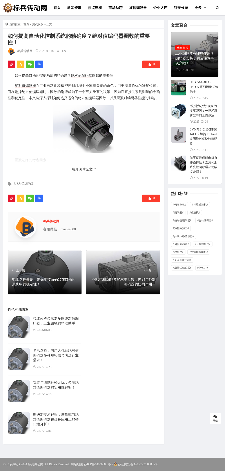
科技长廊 (181, 7)
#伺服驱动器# (181, 244)
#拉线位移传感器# (183, 236)
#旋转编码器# (205, 220)
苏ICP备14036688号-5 (98, 464)
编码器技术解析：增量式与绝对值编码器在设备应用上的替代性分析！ (56, 419)
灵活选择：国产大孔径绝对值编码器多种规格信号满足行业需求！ (56, 355)
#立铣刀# (202, 267)
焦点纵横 (95, 7)
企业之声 (160, 7)
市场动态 (116, 7)
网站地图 (77, 464)
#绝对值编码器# (182, 220)
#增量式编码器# (182, 267)
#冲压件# (178, 252)
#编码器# (178, 212)
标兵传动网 (25, 51)
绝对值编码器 (81, 75)
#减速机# (194, 212)
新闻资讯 (74, 7)
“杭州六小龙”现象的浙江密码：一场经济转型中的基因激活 (203, 110)
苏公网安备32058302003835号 (138, 464)
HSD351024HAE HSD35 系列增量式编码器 (204, 87)
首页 (57, 7)
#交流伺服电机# (198, 252)
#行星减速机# (200, 204)
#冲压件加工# (181, 228)
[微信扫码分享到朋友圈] (30, 64)
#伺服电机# (179, 204)
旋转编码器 (138, 7)
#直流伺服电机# (182, 259)
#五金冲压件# (202, 244)
